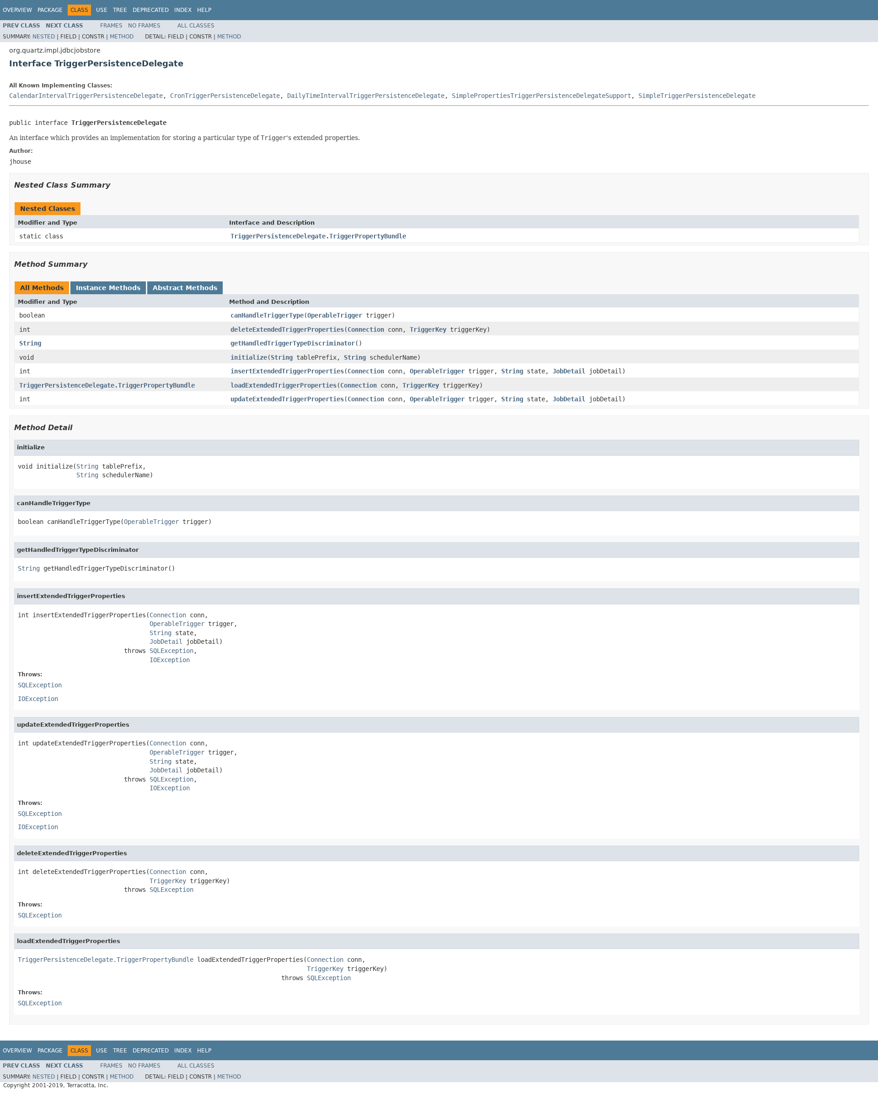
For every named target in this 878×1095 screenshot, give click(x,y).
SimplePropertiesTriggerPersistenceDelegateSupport (541, 95)
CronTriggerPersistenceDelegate (225, 95)
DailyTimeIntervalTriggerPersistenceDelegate (365, 95)
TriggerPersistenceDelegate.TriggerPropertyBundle (318, 236)
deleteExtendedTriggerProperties (287, 329)
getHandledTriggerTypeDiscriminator (292, 343)
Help (204, 10)
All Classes (195, 25)
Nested (43, 36)
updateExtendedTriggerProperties (287, 399)
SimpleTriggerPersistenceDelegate (696, 95)
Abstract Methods (185, 287)
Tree (120, 10)
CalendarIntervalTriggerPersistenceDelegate (86, 95)
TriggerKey (428, 329)
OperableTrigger (334, 315)
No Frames (144, 25)
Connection (366, 329)
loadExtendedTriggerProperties (283, 385)
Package (50, 10)
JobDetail (568, 371)
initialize (248, 357)
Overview (17, 10)
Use (101, 10)
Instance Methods (108, 287)
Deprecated (151, 10)
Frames (111, 25)
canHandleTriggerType (267, 315)
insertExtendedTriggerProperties (287, 371)
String (30, 343)
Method (122, 36)
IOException (170, 659)
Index (183, 10)
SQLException (171, 650)
